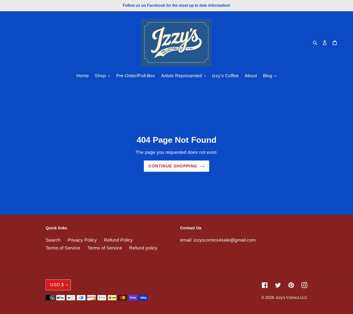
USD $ (57, 284)
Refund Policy (118, 240)
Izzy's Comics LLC (291, 298)
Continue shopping (172, 166)
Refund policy (143, 247)
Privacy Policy (82, 240)
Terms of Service (63, 247)
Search (53, 240)
